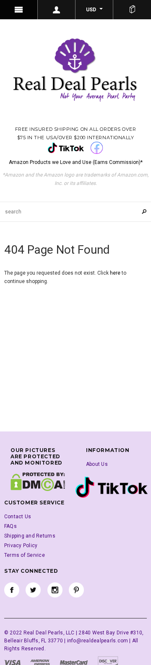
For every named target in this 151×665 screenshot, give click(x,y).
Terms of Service (24, 555)
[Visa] (12, 662)
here (115, 273)
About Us (97, 464)
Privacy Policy (20, 545)
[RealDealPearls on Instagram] (54, 589)
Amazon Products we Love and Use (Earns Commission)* (76, 162)
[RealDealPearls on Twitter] (33, 589)
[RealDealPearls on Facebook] (11, 589)
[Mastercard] (74, 662)
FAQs (10, 526)
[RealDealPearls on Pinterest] (76, 589)
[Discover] (108, 662)
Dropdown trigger (57, 9)
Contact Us (17, 517)
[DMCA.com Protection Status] (37, 481)
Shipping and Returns (29, 536)
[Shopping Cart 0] (132, 9)
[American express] (40, 662)
